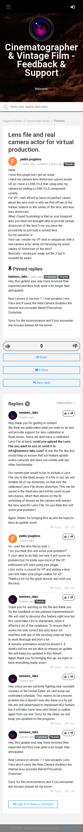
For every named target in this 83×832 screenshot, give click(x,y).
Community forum (38, 121)
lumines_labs (17, 276)
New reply (43, 383)
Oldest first (65, 403)
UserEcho (66, 828)
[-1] (75, 346)
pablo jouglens (31, 159)
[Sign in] (73, 7)
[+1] (7, 346)
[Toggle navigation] (8, 6)
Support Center (12, 121)
